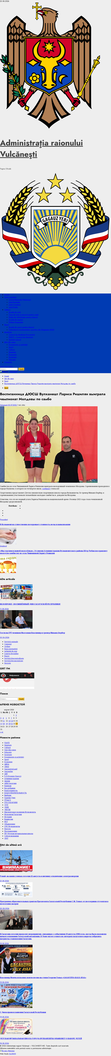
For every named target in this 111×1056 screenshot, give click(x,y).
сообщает (46, 488)
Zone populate (10, 297)
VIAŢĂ (7, 743)
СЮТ (6, 838)
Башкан (7, 786)
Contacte (8, 362)
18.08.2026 (4, 1043)
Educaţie (12, 359)
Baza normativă (10, 649)
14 (12, 721)
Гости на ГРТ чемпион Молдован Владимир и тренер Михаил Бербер (32, 633)
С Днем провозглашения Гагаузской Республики (23, 1012)
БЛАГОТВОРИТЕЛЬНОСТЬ (15, 793)
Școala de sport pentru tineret (21, 327)
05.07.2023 (12, 405)
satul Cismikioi (14, 304)
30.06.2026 (4, 637)
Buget (6, 656)
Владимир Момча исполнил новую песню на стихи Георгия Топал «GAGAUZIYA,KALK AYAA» (43, 977)
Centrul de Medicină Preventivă (22, 334)
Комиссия (8, 819)
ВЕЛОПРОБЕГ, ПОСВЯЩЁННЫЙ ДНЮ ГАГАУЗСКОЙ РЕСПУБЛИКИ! (30, 604)
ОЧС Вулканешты (12, 826)
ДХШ (6, 807)
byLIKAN (12, 1054)
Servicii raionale (11, 641)
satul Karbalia (14, 302)
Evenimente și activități (18, 344)
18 (4, 724)
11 (4, 721)
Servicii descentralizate (14, 658)
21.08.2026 (4, 881)
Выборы (7, 795)
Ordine (7, 646)
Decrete (7, 663)
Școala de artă (15, 312)
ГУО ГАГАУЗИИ (10, 802)
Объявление (9, 824)
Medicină (8, 332)
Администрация (11, 778)
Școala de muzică (16, 319)
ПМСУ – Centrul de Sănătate (21, 337)
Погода (7, 829)
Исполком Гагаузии (13, 814)
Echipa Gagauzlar (16, 322)
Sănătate (12, 352)
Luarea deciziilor (11, 653)
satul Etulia (13, 307)
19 (7, 724)
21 (12, 724)
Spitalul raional (15, 339)
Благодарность (11, 790)
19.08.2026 (4, 943)
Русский (13, 372)
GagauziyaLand (10, 769)
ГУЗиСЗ (7, 800)
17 (1, 724)
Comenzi (7, 644)
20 (10, 724)
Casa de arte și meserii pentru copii (23, 314)
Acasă (6, 295)
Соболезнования (11, 836)
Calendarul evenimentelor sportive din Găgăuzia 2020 (31, 329)
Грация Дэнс (10, 798)
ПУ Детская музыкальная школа (18, 833)
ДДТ (6, 805)
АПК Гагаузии (10, 783)
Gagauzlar (8, 771)
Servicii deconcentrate (13, 661)
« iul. (1, 732)
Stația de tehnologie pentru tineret (23, 317)
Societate (13, 357)
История (8, 817)
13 (10, 721)
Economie (13, 354)
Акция (7, 781)
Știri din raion (10, 342)
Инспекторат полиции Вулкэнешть (20, 812)
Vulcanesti (4, 405)
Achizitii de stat (10, 651)
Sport (6, 324)
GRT (6, 774)
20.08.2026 (4, 908)
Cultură (7, 309)
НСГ (6, 821)
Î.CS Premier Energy (12, 776)
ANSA (6, 764)
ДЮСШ (7, 809)
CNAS (6, 766)
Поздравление (10, 831)
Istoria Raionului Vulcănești (20, 300)
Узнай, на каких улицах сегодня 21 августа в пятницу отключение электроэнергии (39, 876)
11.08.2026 (4, 609)
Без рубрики (9, 788)
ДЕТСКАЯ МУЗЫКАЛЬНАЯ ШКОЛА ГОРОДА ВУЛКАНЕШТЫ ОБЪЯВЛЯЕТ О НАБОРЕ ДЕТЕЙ (41, 1038)
